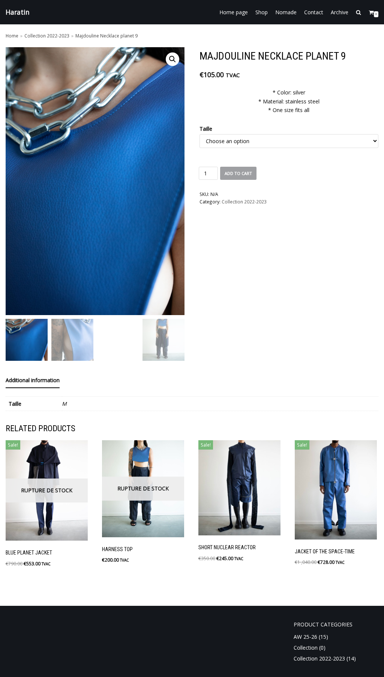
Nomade (286, 12)
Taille (206, 128)
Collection (306, 647)
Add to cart (238, 173)
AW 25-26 (305, 636)
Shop (261, 12)
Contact (313, 12)
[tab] (33, 380)
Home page (233, 12)
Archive (339, 12)
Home (12, 36)
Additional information (33, 380)
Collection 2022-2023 (46, 36)
